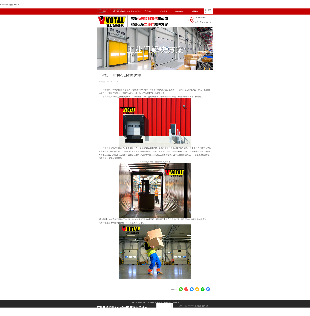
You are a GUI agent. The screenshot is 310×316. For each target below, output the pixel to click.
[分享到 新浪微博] (186, 289)
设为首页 (208, 10)
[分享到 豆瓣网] (203, 289)
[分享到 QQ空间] (197, 289)
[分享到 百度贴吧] (208, 289)
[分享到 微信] (181, 289)
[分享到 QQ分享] (192, 289)
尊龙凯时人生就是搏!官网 (9, 5)
